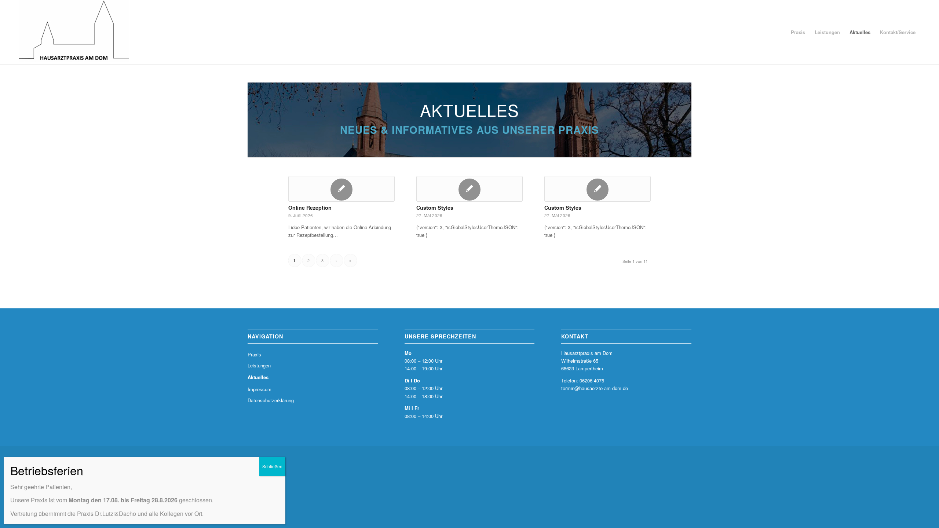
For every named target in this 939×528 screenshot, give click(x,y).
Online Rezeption (310, 207)
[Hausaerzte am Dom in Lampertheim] (74, 32)
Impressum (259, 389)
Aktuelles (258, 377)
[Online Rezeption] (341, 189)
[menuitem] (798, 32)
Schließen (272, 466)
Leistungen (259, 365)
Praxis (254, 354)
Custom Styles (434, 207)
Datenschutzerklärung (271, 400)
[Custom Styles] (469, 189)
